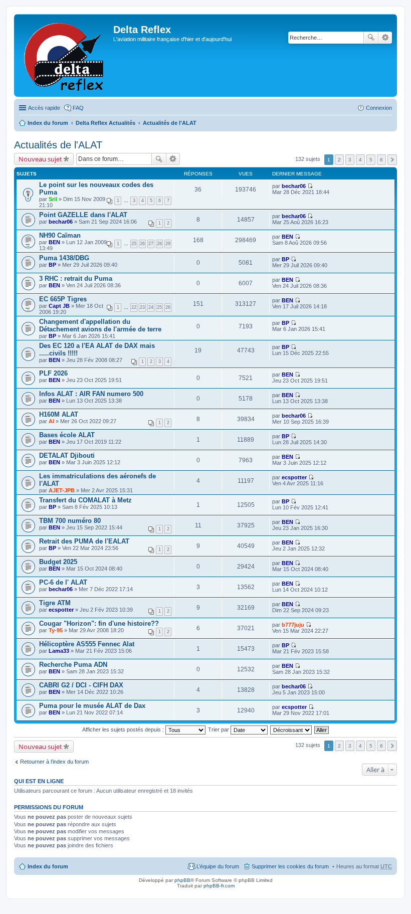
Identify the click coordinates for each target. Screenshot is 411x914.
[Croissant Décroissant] (291, 729)
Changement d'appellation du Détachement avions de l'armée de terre (100, 325)
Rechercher (370, 38)
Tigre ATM (55, 603)
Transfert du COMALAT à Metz (85, 500)
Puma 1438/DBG (64, 258)
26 (142, 243)
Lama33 (59, 651)
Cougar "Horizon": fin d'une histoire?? (99, 623)
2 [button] (339, 159)
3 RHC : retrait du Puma (75, 278)
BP (52, 265)
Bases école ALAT (67, 435)
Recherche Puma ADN (73, 664)
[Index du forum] (65, 55)
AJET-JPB (62, 490)
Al (51, 421)
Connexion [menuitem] (379, 108)
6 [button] (381, 159)
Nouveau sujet (40, 158)
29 (167, 243)
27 (150, 243)
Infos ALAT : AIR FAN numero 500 (91, 394)
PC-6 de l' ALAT (63, 582)
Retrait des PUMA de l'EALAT (84, 541)
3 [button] (349, 159)
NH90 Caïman (60, 235)
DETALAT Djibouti (67, 455)
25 (133, 243)
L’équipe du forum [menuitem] (217, 866)
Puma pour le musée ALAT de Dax (92, 705)
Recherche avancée (385, 38)
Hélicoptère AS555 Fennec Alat (86, 644)
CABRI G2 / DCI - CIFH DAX (81, 685)
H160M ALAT (58, 414)
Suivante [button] (392, 159)
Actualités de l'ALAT (169, 123)
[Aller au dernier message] (310, 186)
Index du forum (48, 123)
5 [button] (370, 159)
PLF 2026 (53, 373)
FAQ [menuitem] (78, 108)
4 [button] (360, 159)
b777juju (293, 625)
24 (150, 307)
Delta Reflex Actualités (105, 123)
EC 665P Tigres (63, 299)
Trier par (219, 729)
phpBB (182, 880)
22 (133, 307)
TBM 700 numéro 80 (70, 520)
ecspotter (294, 477)
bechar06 (294, 186)
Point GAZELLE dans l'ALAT (83, 215)
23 (142, 307)
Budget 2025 (58, 562)
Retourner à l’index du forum (54, 762)
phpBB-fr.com (219, 885)
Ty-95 (56, 630)
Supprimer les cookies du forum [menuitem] (290, 866)
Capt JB (59, 306)
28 (159, 243)
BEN (54, 242)
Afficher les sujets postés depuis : (123, 729)
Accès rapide (44, 108)
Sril (53, 199)
